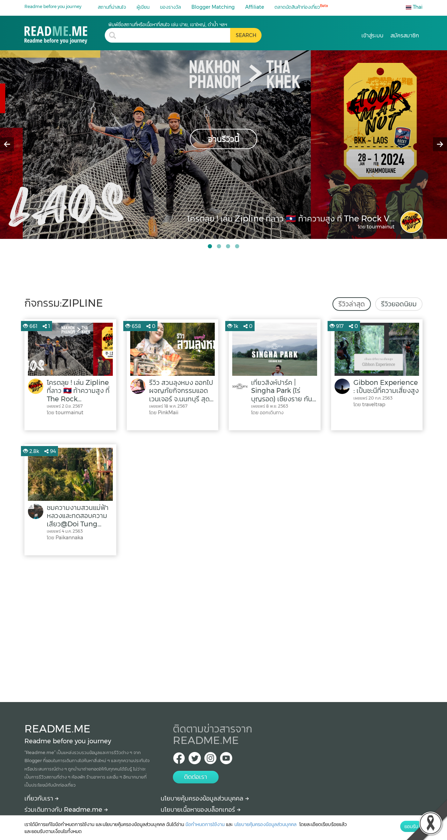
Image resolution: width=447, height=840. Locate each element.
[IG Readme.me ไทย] (210, 760)
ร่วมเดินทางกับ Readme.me (64, 809)
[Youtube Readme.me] (226, 760)
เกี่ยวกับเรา (39, 798)
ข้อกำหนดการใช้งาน (205, 824)
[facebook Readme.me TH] (179, 760)
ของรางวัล (170, 7)
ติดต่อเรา (195, 777)
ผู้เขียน (143, 7)
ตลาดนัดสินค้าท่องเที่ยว (301, 6)
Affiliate (254, 7)
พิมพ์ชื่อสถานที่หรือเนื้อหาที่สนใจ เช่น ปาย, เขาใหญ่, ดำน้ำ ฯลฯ (167, 24)
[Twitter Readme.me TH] (195, 760)
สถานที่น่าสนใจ (112, 7)
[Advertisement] (223, 627)
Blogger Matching (213, 7)
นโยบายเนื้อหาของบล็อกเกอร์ (199, 809)
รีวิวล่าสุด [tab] (351, 304)
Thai (417, 7)
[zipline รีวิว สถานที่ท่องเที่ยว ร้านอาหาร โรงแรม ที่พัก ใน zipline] (64, 32)
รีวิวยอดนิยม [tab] (399, 304)
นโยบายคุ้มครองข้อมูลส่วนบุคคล (203, 798)
